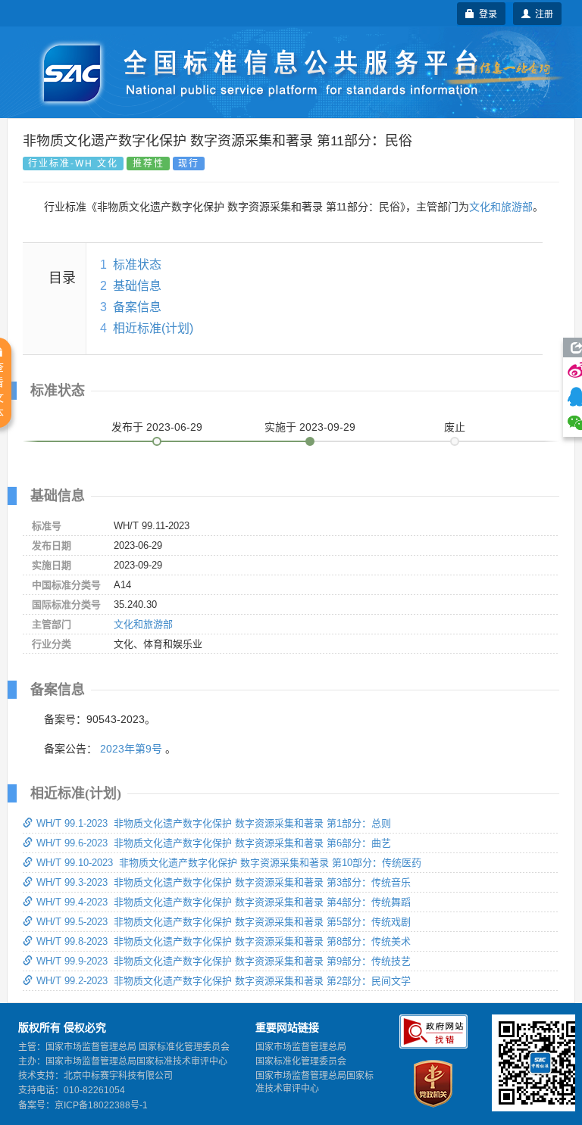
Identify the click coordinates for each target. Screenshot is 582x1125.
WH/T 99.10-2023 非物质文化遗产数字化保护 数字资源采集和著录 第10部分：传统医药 (228, 862)
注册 (541, 13)
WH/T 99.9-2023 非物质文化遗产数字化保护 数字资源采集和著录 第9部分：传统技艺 (223, 961)
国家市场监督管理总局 (300, 1047)
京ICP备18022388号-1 (101, 1105)
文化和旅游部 (501, 207)
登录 (485, 13)
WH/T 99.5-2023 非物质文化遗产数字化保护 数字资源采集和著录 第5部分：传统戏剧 (223, 921)
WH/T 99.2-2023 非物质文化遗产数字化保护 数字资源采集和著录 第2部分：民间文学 (223, 980)
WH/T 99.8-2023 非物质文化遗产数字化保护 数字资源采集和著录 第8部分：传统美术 (223, 941)
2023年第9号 (131, 749)
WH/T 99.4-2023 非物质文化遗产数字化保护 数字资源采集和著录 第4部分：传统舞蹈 (223, 902)
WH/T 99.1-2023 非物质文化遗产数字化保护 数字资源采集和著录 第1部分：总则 (213, 823)
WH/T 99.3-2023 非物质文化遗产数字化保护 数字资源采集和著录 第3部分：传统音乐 (223, 882)
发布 (156, 427)
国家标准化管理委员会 (300, 1061)
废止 (454, 427)
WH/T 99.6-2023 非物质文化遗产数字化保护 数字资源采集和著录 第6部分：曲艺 (213, 843)
